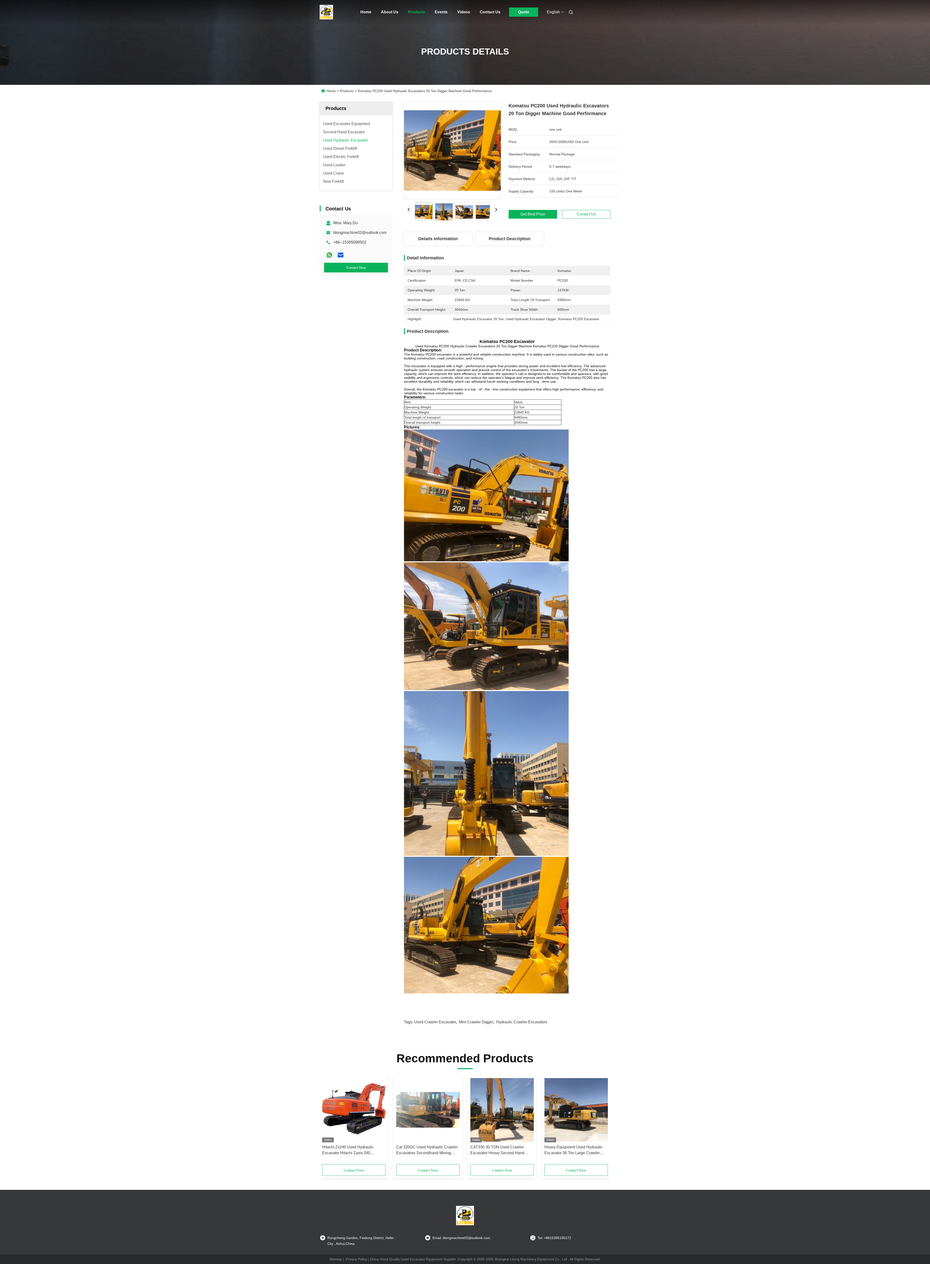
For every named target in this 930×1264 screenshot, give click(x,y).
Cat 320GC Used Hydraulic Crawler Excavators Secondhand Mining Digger (427, 1150)
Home (365, 12)
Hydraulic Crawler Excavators (521, 1022)
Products (416, 12)
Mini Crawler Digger (476, 1022)
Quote (523, 12)
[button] (328, 1121)
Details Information (438, 238)
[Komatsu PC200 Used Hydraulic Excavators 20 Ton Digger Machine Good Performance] (452, 150)
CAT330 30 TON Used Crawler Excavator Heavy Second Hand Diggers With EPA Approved (497, 1150)
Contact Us (490, 12)
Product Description (509, 238)
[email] (340, 255)
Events (441, 12)
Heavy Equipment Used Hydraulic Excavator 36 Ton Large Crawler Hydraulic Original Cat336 (573, 1150)
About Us (389, 12)
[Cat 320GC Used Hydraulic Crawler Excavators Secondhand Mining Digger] (428, 1109)
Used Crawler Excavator (435, 1022)
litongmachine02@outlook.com (360, 233)
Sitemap (335, 1259)
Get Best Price (532, 214)
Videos (463, 12)
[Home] (326, 12)
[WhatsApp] (329, 255)
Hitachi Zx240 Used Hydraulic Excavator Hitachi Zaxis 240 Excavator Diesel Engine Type (348, 1150)
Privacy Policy (356, 1259)
